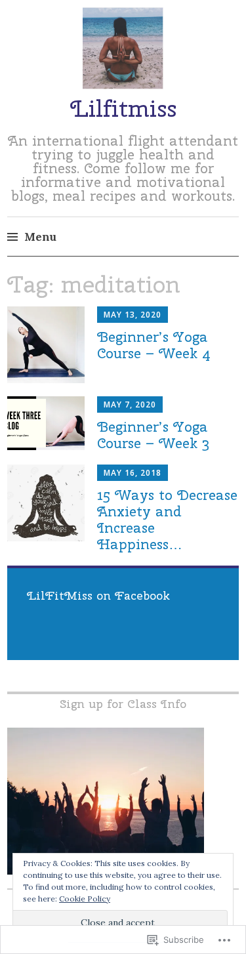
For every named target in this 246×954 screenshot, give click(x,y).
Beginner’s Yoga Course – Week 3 (153, 434)
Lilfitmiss (123, 108)
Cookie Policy (84, 898)
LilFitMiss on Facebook (98, 595)
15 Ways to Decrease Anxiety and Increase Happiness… (167, 520)
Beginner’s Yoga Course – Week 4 (154, 344)
